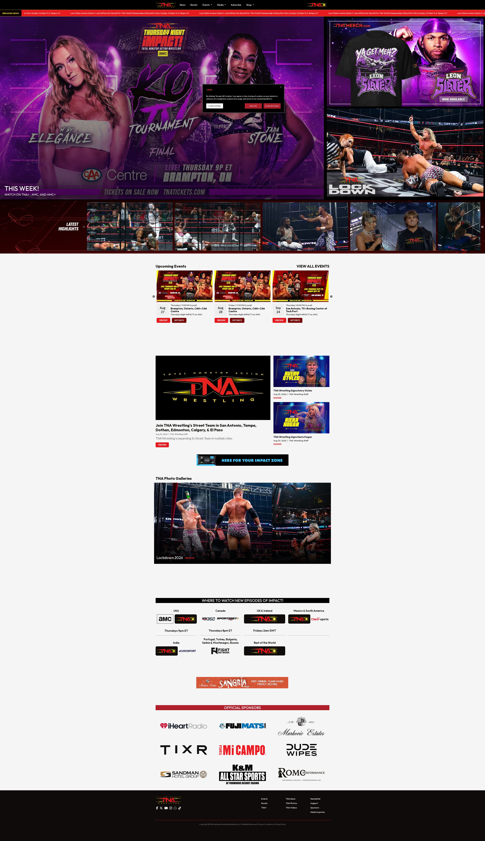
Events (264, 799)
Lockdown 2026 (170, 557)
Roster (194, 4)
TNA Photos (291, 803)
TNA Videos (291, 807)
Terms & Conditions (266, 824)
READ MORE (162, 445)
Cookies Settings (214, 106)
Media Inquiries (317, 812)
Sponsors (314, 807)
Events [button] (206, 4)
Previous (84, 227)
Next (482, 227)
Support (314, 803)
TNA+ (263, 807)
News (182, 4)
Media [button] (220, 4)
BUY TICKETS (179, 320)
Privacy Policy (280, 824)
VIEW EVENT (163, 320)
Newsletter (315, 799)
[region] (243, 98)
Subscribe (236, 4)
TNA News (290, 799)
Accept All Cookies (272, 106)
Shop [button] (249, 4)
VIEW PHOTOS (189, 558)
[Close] (281, 87)
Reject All (253, 106)
